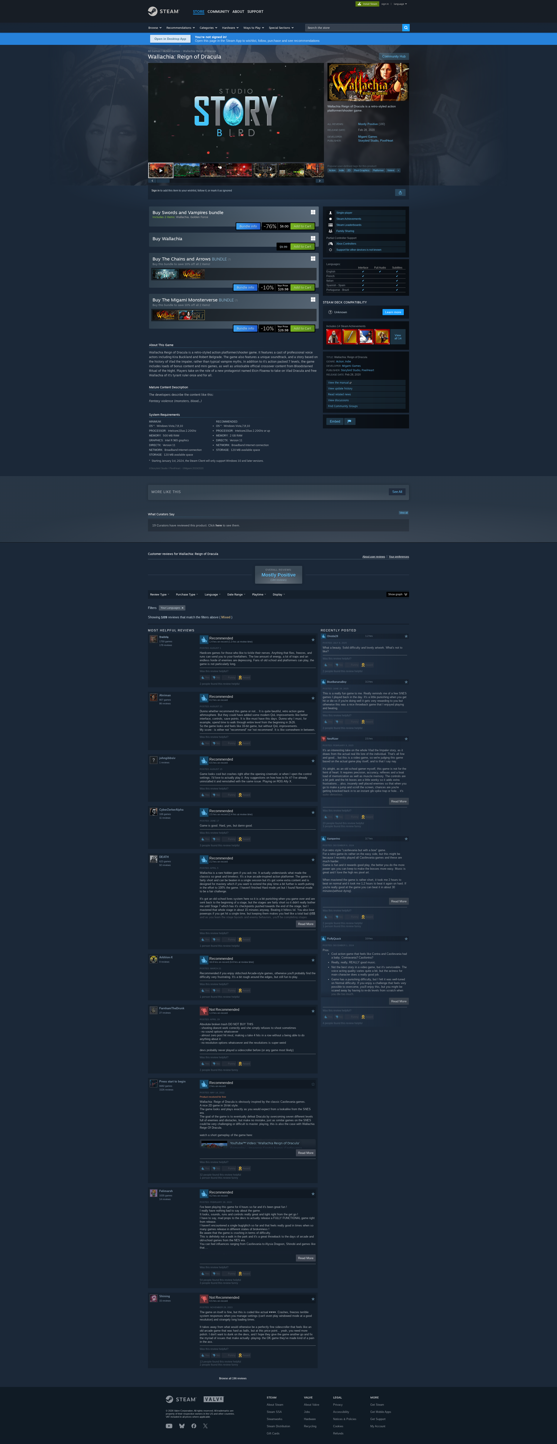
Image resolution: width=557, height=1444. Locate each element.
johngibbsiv (167, 758)
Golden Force (199, 217)
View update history (340, 388)
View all (404, 512)
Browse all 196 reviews (233, 1378)
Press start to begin (172, 1081)
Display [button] (277, 594)
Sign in (155, 190)
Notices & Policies (344, 1419)
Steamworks (274, 1419)
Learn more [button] (393, 312)
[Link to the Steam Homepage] (164, 15)
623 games (165, 861)
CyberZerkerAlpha (171, 809)
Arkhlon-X (166, 957)
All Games (154, 51)
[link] (276, 226)
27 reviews (165, 1012)
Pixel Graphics (361, 170)
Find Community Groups (343, 406)
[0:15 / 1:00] (236, 112)
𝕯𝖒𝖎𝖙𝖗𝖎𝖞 (163, 637)
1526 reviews (166, 1089)
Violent (390, 170)
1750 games (165, 641)
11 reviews (165, 818)
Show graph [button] (395, 594)
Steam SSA (274, 1412)
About (238, 11)
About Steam (275, 1404)
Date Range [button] (235, 594)
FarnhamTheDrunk (171, 1008)
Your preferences (399, 556)
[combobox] (353, 27)
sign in (385, 3)
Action (332, 170)
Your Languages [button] (170, 607)
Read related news (339, 394)
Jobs (307, 1412)
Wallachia (182, 217)
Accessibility (341, 1412)
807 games (165, 699)
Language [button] (211, 594)
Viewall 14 (397, 336)
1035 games (165, 1195)
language (399, 3)
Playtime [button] (257, 594)
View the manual (339, 382)
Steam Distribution (278, 1426)
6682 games (165, 1086)
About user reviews (373, 556)
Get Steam (377, 1404)
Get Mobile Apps (380, 1412)
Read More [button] (306, 924)
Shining (164, 1296)
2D (349, 170)
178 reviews (165, 645)
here (219, 525)
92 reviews (165, 865)
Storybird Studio (368, 140)
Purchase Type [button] (185, 594)
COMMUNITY (218, 11)
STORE (199, 11)
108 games (165, 814)
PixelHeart (386, 140)
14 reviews (165, 1199)
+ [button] (398, 170)
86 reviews (165, 703)
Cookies (338, 1426)
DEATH (164, 857)
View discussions (338, 400)
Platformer (378, 170)
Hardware (310, 1419)
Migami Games (367, 136)
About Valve (311, 1404)
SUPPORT (255, 11)
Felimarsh (166, 1191)
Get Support (378, 1419)
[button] (155, 28)
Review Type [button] (158, 594)
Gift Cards (273, 1433)
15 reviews (165, 1300)
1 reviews (164, 762)
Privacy (338, 1404)
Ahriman (165, 695)
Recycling (310, 1426)
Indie (341, 170)
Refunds (338, 1433)
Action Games (171, 51)
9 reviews (164, 961)
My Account (377, 1426)
